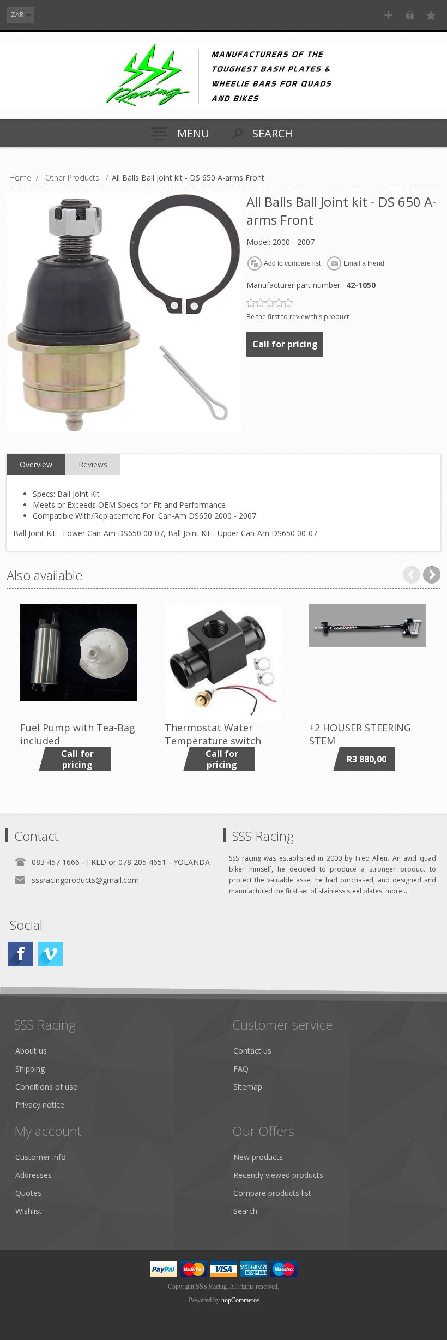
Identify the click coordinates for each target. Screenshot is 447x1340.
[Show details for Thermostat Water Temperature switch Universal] (223, 662)
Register (388, 15)
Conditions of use (46, 1086)
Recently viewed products (278, 1175)
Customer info (40, 1157)
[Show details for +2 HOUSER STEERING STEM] (367, 662)
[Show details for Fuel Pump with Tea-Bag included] (78, 662)
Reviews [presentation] (92, 464)
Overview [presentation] (36, 464)
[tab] (36, 465)
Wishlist (28, 1211)
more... (396, 891)
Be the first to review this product (297, 316)
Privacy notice (39, 1104)
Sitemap (247, 1086)
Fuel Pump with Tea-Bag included (77, 734)
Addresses (33, 1175)
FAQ (241, 1068)
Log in (409, 15)
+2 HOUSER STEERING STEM (360, 734)
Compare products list (272, 1193)
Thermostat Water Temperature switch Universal (213, 740)
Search (245, 1211)
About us (31, 1050)
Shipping (30, 1068)
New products (258, 1157)
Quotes (28, 1193)
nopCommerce (240, 1300)
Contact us (252, 1050)
